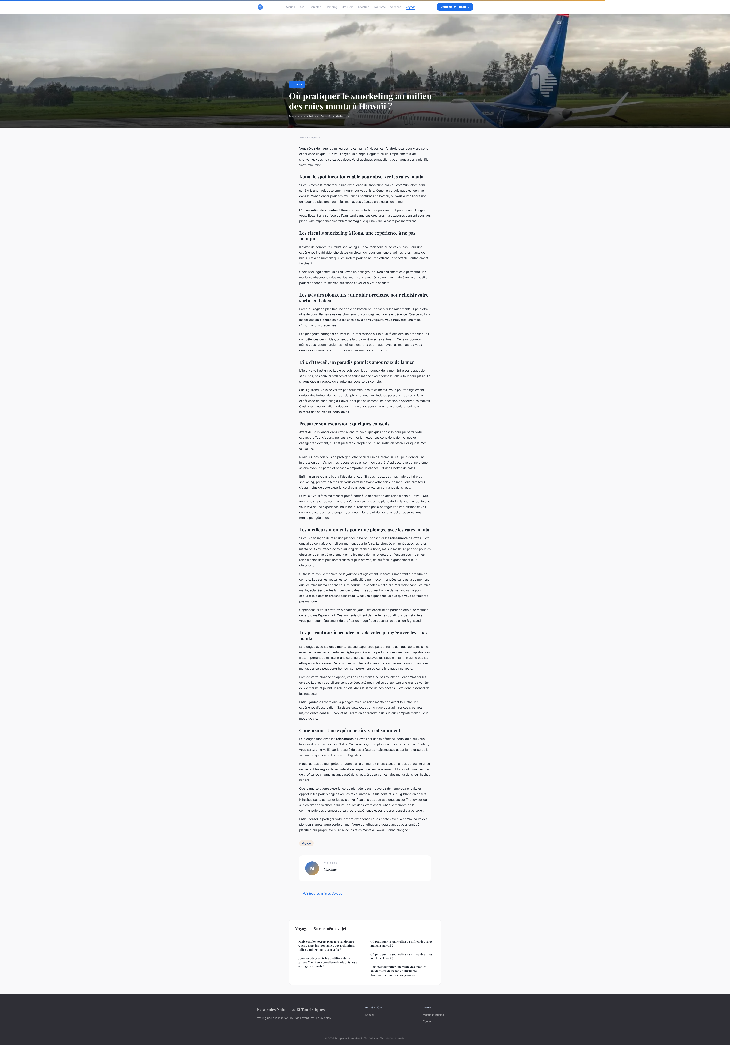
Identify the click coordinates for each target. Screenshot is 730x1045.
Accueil (290, 6)
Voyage (410, 6)
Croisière (347, 6)
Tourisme (380, 6)
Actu (302, 6)
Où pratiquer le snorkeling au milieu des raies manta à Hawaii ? (401, 943)
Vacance (395, 6)
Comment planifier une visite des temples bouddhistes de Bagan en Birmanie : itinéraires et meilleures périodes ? (398, 971)
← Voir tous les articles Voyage (320, 893)
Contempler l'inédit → (455, 6)
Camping (331, 6)
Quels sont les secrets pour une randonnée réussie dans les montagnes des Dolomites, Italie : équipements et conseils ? (326, 946)
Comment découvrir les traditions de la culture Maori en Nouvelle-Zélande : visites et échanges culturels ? (328, 962)
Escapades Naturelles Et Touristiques (291, 1009)
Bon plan (315, 6)
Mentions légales (433, 1014)
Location (363, 6)
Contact (428, 1021)
